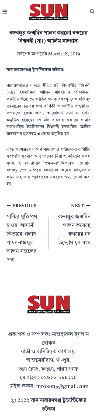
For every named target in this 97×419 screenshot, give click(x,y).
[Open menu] (5, 12)
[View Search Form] (92, 11)
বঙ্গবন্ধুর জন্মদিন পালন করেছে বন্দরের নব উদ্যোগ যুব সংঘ (74, 225)
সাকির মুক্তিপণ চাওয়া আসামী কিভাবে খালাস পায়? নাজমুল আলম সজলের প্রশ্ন (21, 233)
